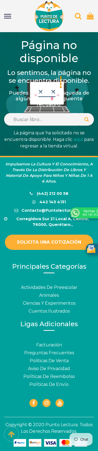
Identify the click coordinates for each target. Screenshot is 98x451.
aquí (78, 139)
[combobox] (41, 119)
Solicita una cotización (49, 242)
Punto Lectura (61, 424)
